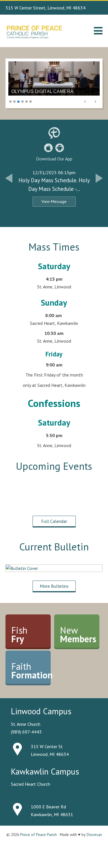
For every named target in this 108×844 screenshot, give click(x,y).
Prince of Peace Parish (38, 834)
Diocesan (94, 834)
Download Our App (54, 159)
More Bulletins (54, 586)
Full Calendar (54, 521)
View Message (54, 201)
